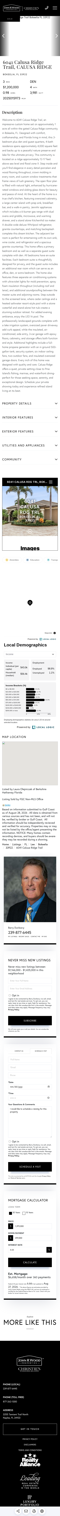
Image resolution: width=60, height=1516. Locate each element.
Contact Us (19, 1051)
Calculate (30, 1262)
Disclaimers (30, 1444)
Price (11, 1221)
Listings (16, 844)
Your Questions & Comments (21, 1104)
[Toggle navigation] (55, 7)
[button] (4, 36)
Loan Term (14, 1207)
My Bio (44, 936)
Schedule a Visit (41, 1051)
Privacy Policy (13, 1010)
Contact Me (35, 936)
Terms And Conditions (30, 1450)
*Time (10, 1093)
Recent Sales (24, 936)
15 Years (29, 1212)
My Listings (12, 936)
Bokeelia (43, 844)
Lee (33, 844)
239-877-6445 (46, 8)
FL (25, 844)
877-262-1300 (10, 1401)
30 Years (16, 1212)
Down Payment (16, 1233)
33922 (9, 847)
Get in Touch (30, 1429)
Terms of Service (16, 1178)
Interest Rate (15, 1245)
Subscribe (30, 1020)
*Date (10, 1082)
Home (5, 844)
